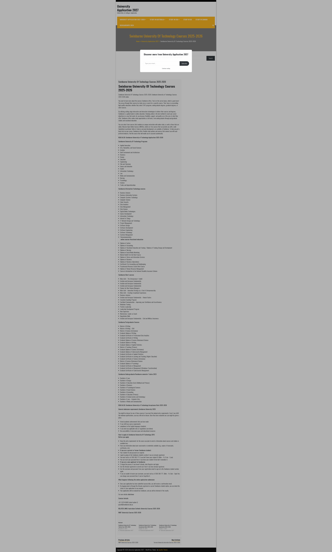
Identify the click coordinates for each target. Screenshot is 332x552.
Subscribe (184, 63)
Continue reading (166, 68)
